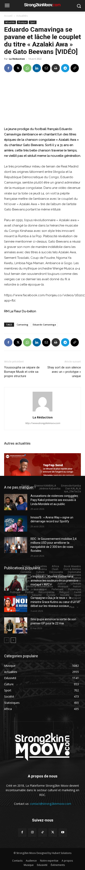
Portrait (29, 592)
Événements (43, 577)
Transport (75, 597)
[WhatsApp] (27, 68)
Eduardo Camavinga (44, 324)
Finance (76, 577)
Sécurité (22, 595)
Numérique (40, 589)
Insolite (61, 580)
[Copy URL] (75, 68)
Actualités (22, 15)
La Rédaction (17, 58)
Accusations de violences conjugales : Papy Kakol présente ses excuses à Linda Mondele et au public (55, 499)
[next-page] (13, 640)
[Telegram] (65, 68)
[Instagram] (32, 832)
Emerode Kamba (71, 485)
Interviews (46, 583)
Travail (77, 600)
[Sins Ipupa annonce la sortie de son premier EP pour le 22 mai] (15, 625)
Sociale (50, 595)
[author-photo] (42, 411)
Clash (55, 569)
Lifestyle (76, 583)
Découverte (56, 572)
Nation (77, 586)
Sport (32, 22)
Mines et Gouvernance (39, 586)
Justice (61, 583)
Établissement (22, 577)
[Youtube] (63, 832)
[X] (18, 68)
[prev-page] (6, 640)
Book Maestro (72, 566)
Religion (64, 592)
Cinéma (42, 569)
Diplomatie (74, 572)
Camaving (22, 324)
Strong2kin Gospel (43, 597)
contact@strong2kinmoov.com (50, 804)
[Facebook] (8, 68)
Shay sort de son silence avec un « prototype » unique (64, 372)
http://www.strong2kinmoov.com (42, 423)
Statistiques (19, 597)
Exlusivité (61, 577)
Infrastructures (43, 580)
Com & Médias (72, 569)
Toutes (25, 485)
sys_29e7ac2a (72, 491)
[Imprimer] (56, 68)
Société (64, 595)
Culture (40, 572)
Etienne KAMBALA (45, 485)
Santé (77, 592)
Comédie (25, 572)
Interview (75, 580)
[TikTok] (42, 832)
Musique (22, 22)
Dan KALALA (73, 488)
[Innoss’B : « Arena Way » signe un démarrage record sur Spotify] (15, 524)
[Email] (46, 68)
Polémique (74, 589)
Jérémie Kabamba (49, 488)
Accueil (8, 15)
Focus (26, 580)
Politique (15, 592)
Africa (55, 566)
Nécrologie (22, 589)
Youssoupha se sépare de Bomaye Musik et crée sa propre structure (22, 372)
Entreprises (74, 574)
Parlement (57, 589)
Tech (61, 597)
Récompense (46, 592)
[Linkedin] (37, 68)
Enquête (58, 574)
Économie (25, 574)
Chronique (27, 569)
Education (42, 574)
